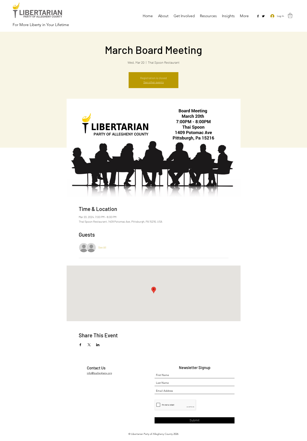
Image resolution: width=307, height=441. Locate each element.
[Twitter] (263, 16)
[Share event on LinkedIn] (97, 344)
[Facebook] (258, 16)
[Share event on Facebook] (80, 344)
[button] (164, 16)
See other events (153, 82)
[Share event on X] (89, 344)
